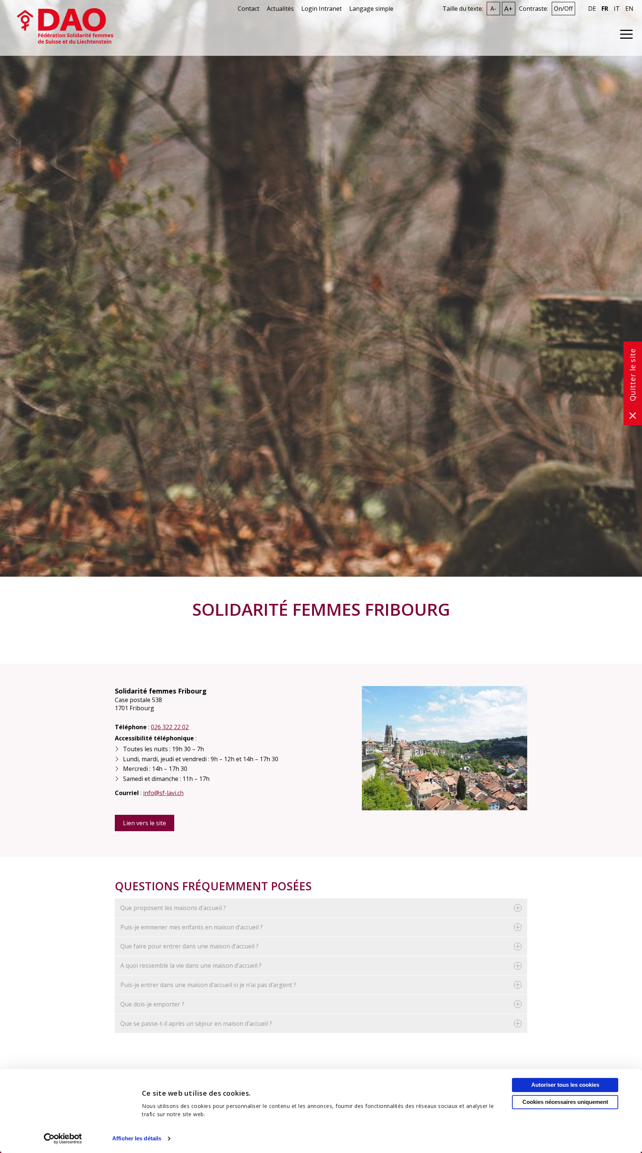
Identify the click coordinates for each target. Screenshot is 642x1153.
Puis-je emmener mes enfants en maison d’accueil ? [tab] (191, 927)
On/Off (563, 8)
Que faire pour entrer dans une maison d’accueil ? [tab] (189, 946)
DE (592, 9)
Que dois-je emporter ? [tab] (152, 1004)
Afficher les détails (136, 1138)
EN (629, 9)
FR (605, 9)
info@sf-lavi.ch (163, 793)
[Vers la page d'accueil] (65, 26)
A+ (508, 8)
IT (617, 9)
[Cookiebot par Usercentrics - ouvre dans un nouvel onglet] (62, 1138)
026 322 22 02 (170, 727)
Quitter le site (633, 374)
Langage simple (371, 8)
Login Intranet (321, 8)
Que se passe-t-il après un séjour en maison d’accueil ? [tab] (196, 1023)
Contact (248, 8)
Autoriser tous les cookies (565, 1085)
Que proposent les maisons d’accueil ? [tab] (173, 908)
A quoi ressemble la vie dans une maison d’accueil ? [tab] (191, 965)
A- (493, 8)
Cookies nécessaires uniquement (565, 1102)
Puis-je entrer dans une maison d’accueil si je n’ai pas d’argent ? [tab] (208, 985)
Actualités (280, 8)
